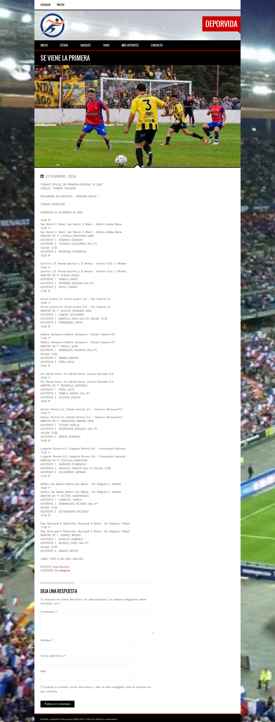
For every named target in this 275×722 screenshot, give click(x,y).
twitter (60, 5)
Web (43, 671)
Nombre (46, 640)
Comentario (48, 611)
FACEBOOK (45, 5)
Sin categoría (62, 570)
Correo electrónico (53, 656)
